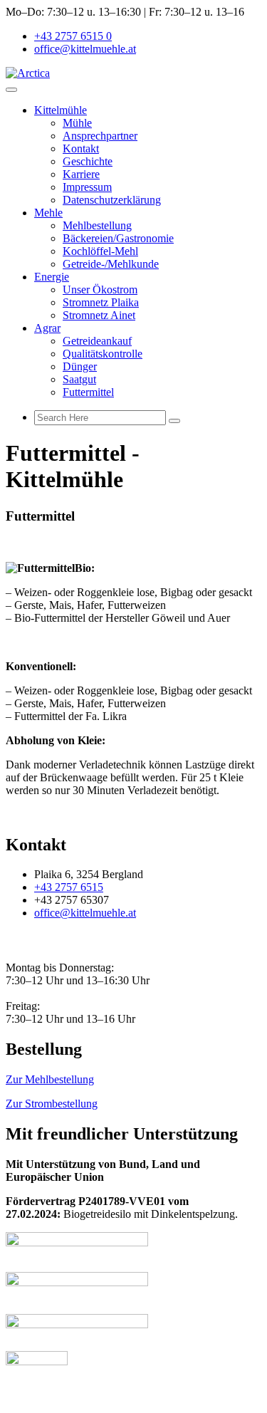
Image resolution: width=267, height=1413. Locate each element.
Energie (51, 277)
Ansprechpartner (100, 136)
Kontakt (81, 148)
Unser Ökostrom (100, 289)
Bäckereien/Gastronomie (118, 238)
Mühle (77, 123)
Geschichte (87, 161)
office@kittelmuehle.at (85, 49)
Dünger (80, 366)
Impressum (87, 187)
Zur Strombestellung (52, 1103)
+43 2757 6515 (68, 887)
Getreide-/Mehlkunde (111, 264)
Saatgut (79, 379)
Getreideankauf (97, 341)
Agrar (47, 328)
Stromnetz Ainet (99, 315)
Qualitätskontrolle (102, 354)
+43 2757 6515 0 (73, 36)
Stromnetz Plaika (101, 302)
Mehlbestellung (97, 225)
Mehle (48, 213)
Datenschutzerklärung (112, 200)
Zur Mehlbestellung (50, 1079)
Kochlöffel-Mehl (100, 251)
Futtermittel (88, 392)
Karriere (81, 174)
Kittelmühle (60, 110)
